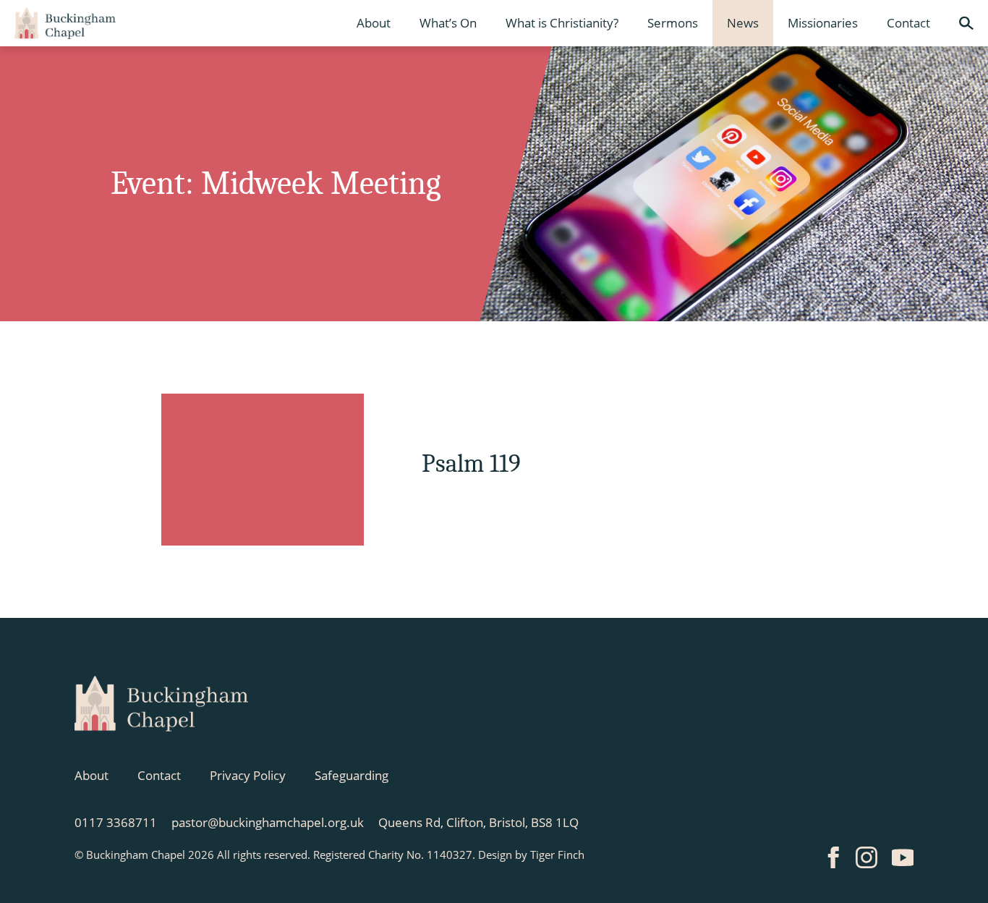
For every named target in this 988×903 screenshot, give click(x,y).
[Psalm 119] (262, 470)
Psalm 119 (471, 463)
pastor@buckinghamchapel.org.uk (267, 822)
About (374, 22)
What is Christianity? (562, 22)
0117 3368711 (115, 822)
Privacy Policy (248, 775)
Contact (908, 22)
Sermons (672, 22)
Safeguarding (351, 775)
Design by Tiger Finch (531, 854)
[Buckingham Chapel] (65, 23)
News (743, 22)
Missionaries (823, 22)
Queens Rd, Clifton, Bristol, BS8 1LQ (478, 822)
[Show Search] (966, 23)
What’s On (448, 22)
